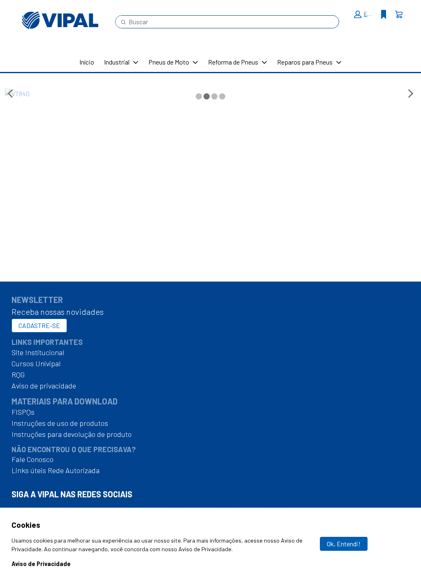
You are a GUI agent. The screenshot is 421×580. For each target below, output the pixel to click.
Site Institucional (38, 352)
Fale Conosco (32, 459)
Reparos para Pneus (305, 62)
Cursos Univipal (36, 363)
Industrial (117, 62)
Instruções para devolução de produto (72, 434)
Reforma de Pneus (233, 62)
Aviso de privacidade (44, 385)
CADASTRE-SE (39, 325)
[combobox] (224, 22)
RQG (18, 374)
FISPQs (23, 411)
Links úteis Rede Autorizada (55, 470)
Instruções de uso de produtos (60, 422)
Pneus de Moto (168, 62)
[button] (364, 14)
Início (86, 62)
